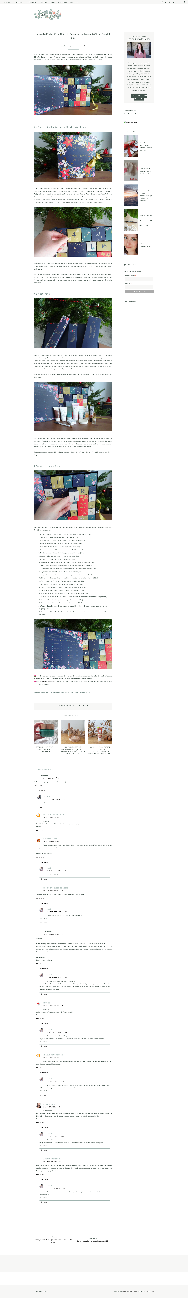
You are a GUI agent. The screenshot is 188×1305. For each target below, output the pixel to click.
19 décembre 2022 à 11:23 (53, 934)
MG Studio (150, 1291)
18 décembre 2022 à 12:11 (51, 778)
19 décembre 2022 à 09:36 (53, 891)
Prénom (128, 283)
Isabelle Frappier (51, 839)
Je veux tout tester (53, 1055)
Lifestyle (31, 2)
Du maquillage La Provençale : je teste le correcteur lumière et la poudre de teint (73, 750)
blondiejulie (49, 1104)
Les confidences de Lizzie (55, 888)
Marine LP (48, 1003)
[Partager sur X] (79, 706)
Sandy (47, 796)
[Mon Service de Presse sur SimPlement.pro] (130, 122)
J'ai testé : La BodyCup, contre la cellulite (146, 171)
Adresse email (130, 276)
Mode (53, 2)
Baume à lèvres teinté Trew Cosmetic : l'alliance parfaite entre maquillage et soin (100, 750)
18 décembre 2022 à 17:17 (53, 817)
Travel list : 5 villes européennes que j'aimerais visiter (146, 196)
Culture (18, 2)
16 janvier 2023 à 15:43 (52, 1162)
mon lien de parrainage (48, 681)
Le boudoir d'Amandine (54, 815)
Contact (74, 2)
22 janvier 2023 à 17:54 (56, 1188)
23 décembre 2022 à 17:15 (54, 799)
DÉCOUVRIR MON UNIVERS (140, 97)
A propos (62, 2)
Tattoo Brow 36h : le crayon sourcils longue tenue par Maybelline (146, 220)
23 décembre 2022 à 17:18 (57, 977)
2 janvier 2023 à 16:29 (55, 1136)
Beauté (44, 2)
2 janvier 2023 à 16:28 (55, 1081)
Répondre (38, 785)
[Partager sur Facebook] (83, 706)
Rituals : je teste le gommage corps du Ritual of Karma (46, 749)
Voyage (7, 2)
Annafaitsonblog (51, 1159)
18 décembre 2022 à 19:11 (53, 841)
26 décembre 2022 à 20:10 (53, 1058)
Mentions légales (42, 1291)
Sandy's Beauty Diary (130, 1291)
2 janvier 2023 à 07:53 (52, 1107)
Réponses (42, 790)
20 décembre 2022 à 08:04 (53, 1006)
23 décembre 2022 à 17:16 (57, 912)
